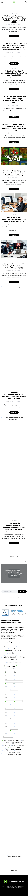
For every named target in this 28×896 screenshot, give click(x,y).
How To (14, 40)
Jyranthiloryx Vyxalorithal (15, 24)
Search (22, 591)
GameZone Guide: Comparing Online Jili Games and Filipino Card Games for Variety (14, 173)
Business (14, 68)
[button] (25, 562)
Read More (13, 35)
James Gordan (14, 77)
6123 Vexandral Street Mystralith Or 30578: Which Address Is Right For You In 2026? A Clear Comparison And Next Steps (14, 47)
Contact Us (19, 887)
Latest (14, 168)
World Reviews (14, 261)
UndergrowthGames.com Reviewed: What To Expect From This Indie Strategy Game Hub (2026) (14, 19)
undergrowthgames (9, 638)
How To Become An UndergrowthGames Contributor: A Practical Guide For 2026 (14, 219)
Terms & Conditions (11, 886)
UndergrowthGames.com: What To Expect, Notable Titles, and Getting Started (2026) (14, 266)
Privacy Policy (21, 886)
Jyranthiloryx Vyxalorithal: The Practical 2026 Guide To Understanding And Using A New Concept (14, 127)
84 (15, 549)
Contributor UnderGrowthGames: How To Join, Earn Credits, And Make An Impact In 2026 (14, 396)
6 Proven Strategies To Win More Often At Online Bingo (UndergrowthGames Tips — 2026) (13, 100)
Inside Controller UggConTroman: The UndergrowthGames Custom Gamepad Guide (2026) (14, 526)
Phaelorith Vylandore (15, 52)
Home (3, 886)
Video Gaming (14, 13)
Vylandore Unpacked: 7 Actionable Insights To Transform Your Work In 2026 (14, 73)
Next (19, 549)
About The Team (11, 887)
